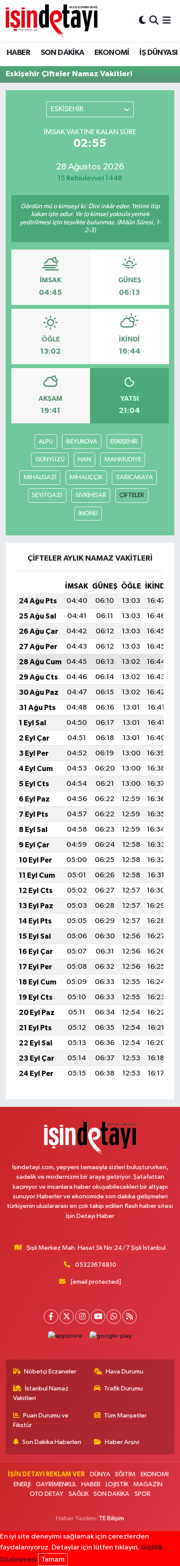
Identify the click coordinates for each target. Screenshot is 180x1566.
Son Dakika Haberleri (51, 1442)
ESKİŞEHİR (124, 441)
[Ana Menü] (167, 20)
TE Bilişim (111, 1518)
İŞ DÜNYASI (158, 53)
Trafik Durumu (123, 1388)
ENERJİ (22, 1484)
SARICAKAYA (134, 477)
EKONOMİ (111, 53)
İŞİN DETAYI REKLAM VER (46, 1474)
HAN (84, 459)
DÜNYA (100, 1474)
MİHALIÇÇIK (86, 477)
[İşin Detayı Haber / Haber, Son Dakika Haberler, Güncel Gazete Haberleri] (51, 21)
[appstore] (65, 1338)
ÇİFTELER (131, 495)
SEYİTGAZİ (47, 495)
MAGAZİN (148, 1484)
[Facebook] (51, 1316)
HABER (18, 53)
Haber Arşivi (122, 1442)
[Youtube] (98, 1316)
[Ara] (154, 20)
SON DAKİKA (62, 53)
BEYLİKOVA (81, 441)
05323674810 (95, 1265)
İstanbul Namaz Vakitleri (41, 1393)
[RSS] (129, 1316)
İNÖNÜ (88, 513)
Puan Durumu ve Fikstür (41, 1420)
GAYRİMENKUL (56, 1484)
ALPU (45, 441)
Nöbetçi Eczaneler (50, 1371)
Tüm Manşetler (125, 1415)
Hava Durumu (124, 1371)
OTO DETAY (46, 1494)
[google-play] (111, 1338)
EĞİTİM (125, 1474)
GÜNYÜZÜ (50, 459)
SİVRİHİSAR (91, 495)
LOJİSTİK (117, 1484)
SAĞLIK (79, 1494)
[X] (66, 1316)
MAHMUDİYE (122, 459)
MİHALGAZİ (40, 477)
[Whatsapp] (114, 1316)
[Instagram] (82, 1316)
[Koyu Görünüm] (142, 20)
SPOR (142, 1494)
